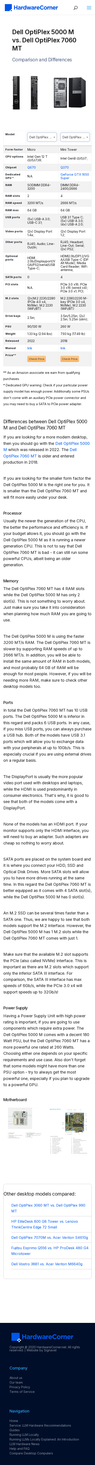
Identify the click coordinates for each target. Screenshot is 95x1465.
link (29, 348)
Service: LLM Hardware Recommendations (40, 1425)
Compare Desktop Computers (31, 1453)
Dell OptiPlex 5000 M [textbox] (43, 137)
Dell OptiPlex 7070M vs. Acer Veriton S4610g (49, 1237)
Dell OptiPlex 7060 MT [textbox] (76, 137)
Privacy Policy (20, 1387)
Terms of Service (22, 1392)
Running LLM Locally (24, 1435)
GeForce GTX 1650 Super (75, 176)
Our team (16, 1382)
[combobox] (42, 137)
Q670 (31, 167)
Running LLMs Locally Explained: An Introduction (44, 1439)
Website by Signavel (42, 1350)
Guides (15, 1430)
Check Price (36, 359)
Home (14, 1421)
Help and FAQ (20, 1448)
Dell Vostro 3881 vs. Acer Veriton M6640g (46, 1264)
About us (16, 1378)
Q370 (65, 167)
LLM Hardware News (25, 1444)
